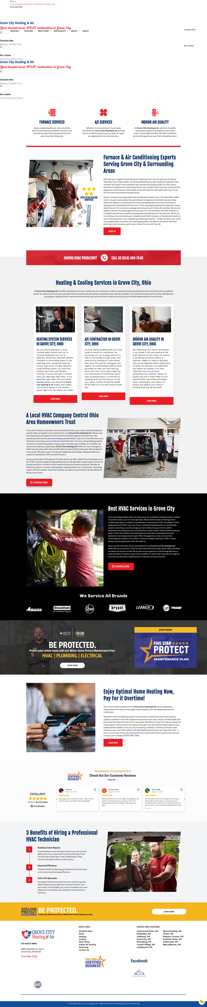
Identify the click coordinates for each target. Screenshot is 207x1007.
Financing (83, 947)
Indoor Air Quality (87, 944)
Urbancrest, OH (170, 941)
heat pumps (56, 467)
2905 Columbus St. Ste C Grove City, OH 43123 (32, 950)
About (74, 31)
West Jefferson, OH (172, 944)
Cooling (28, 31)
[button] (184, 799)
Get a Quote (5, 55)
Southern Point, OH (172, 939)
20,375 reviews (42, 802)
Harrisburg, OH (144, 941)
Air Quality (60, 31)
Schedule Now (6, 40)
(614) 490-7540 (16, 7)
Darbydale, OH (144, 933)
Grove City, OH (144, 939)
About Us (112, 231)
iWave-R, (98, 470)
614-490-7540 (29, 956)
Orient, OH (168, 933)
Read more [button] (105, 808)
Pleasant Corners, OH (173, 936)
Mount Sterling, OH (172, 931)
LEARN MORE (55, 399)
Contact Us (84, 950)
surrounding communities (63, 438)
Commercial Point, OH (147, 931)
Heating (14, 31)
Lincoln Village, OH (146, 944)
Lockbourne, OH (144, 947)
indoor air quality (145, 368)
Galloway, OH (143, 936)
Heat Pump (43, 31)
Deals (86, 31)
